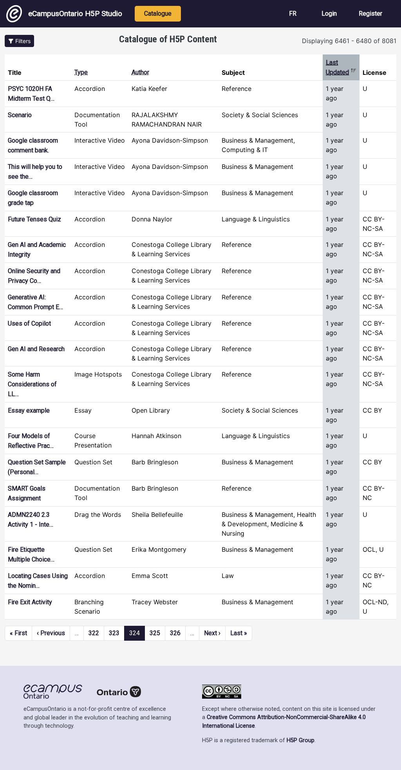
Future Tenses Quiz (34, 219)
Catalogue (158, 13)
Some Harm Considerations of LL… (32, 384)
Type (81, 72)
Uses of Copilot (29, 323)
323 (114, 633)
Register (370, 13)
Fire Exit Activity (30, 602)
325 (155, 633)
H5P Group (300, 740)
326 (175, 633)
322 (94, 633)
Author (140, 72)
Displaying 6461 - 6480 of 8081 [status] (349, 41)
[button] (19, 41)
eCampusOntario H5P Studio (75, 13)
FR (292, 13)
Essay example (29, 410)
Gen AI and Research (36, 349)
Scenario (20, 115)
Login (329, 13)
